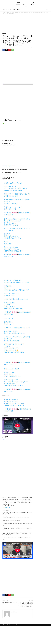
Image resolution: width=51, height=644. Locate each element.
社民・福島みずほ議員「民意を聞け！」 (9, 603)
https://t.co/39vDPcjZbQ (13, 308)
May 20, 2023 (8, 256)
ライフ (11, 9)
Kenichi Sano (14, 612)
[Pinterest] (9, 50)
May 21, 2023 (8, 214)
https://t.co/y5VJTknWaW (14, 405)
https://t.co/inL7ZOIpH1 (13, 190)
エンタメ (14, 9)
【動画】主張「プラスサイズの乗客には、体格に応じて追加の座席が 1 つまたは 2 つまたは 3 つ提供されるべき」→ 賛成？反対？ (25, 604)
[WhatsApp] (12, 50)
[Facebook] (3, 50)
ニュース (7, 9)
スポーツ (18, 9)
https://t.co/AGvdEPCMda (14, 352)
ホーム (4, 9)
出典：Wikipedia (6, 507)
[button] (47, 9)
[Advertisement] (17, 24)
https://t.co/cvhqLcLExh (13, 251)
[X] (6, 50)
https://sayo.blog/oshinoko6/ (8, 166)
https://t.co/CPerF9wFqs (13, 386)
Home (3, 12)
